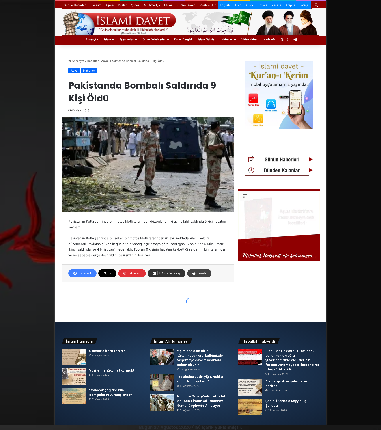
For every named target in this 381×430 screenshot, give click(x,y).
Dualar (122, 5)
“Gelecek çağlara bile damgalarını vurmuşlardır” (110, 392)
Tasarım (96, 5)
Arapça (290, 5)
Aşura (110, 5)
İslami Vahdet (206, 39)
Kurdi (249, 5)
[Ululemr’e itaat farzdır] (74, 357)
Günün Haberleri (75, 5)
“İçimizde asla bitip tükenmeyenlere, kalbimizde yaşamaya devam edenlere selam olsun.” (200, 358)
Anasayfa (92, 39)
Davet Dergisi (183, 39)
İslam (107, 39)
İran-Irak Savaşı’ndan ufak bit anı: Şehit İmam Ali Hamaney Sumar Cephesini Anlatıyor (201, 401)
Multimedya (152, 5)
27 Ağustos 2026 (172, 427)
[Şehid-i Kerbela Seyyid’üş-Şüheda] (250, 407)
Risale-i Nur (208, 5)
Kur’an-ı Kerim (186, 5)
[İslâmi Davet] (190, 22)
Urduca (262, 5)
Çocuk (135, 5)
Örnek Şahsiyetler (154, 39)
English (225, 5)
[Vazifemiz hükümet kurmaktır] (74, 376)
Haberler (227, 39)
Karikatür (270, 39)
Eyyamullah (127, 39)
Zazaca (276, 5)
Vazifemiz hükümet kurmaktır (113, 370)
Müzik (168, 5)
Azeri (237, 5)
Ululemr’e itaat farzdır (107, 351)
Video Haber (249, 39)
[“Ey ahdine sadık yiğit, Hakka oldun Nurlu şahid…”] (162, 382)
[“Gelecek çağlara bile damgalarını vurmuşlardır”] (74, 396)
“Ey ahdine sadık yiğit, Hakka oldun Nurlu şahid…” (200, 378)
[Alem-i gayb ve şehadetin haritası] (250, 387)
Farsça (303, 5)
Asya (104, 61)
